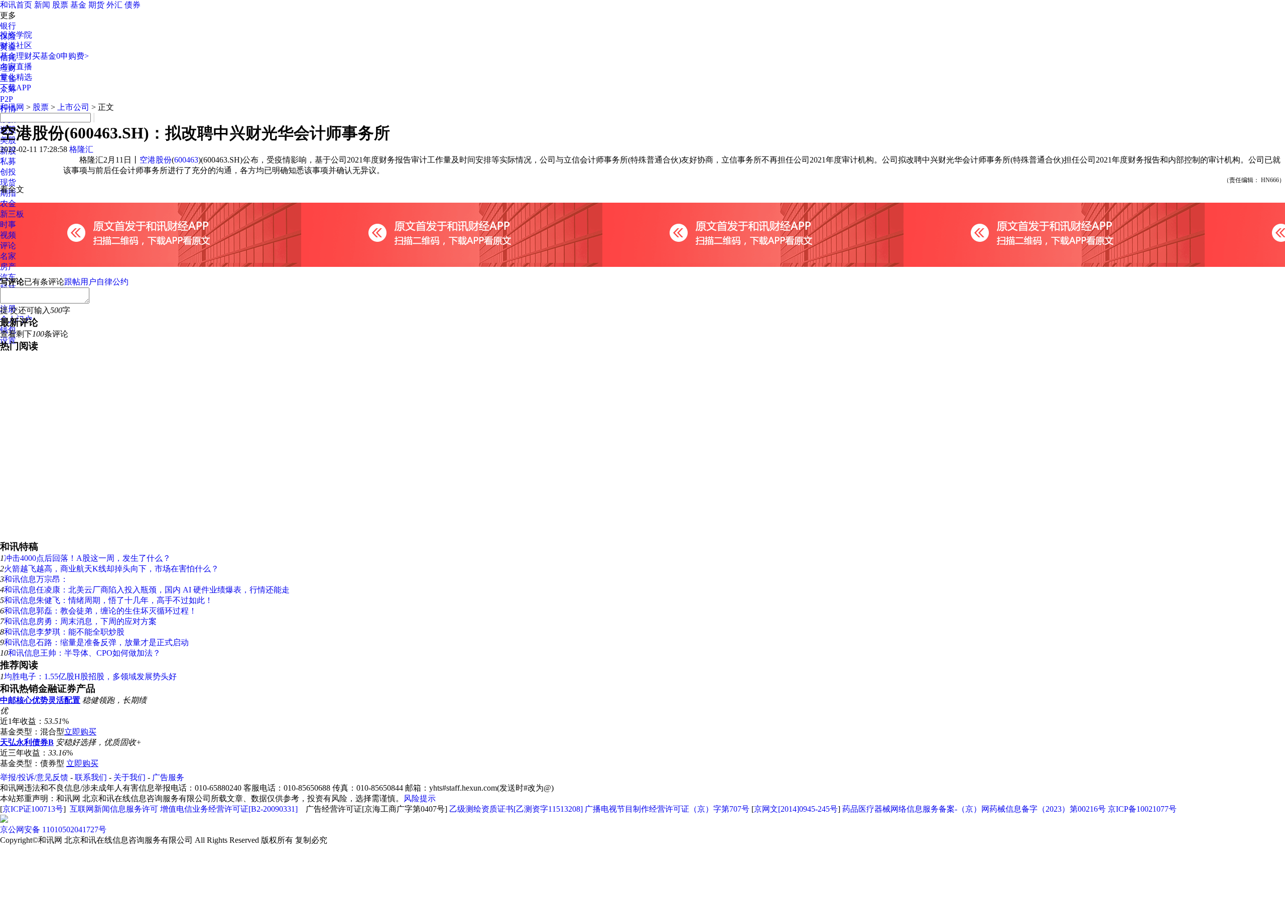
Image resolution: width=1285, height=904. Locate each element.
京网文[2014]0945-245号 (796, 809)
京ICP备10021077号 (1142, 809)
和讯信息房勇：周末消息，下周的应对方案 (80, 621)
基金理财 (16, 56)
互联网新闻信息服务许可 (114, 809)
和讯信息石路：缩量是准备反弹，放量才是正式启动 (96, 642)
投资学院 (16, 35)
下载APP (15, 87)
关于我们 (129, 777)
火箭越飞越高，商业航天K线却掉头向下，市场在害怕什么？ (111, 568)
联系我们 (91, 777)
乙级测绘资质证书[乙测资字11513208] (516, 809)
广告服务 (168, 777)
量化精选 (16, 77)
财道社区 (16, 45)
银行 (8, 26)
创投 (8, 172)
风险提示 (420, 798)
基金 (78, 5)
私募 (8, 161)
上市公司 (73, 107)
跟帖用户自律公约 (96, 281)
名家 (8, 256)
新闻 (42, 5)
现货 (8, 182)
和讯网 (12, 107)
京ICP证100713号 (33, 809)
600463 (186, 160)
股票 (60, 5)
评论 (8, 245)
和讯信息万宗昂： (36, 579)
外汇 (114, 5)
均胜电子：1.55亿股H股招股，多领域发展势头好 (90, 676)
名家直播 (16, 66)
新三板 (12, 214)
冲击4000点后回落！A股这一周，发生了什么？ (87, 558)
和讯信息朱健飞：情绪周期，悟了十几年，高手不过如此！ (108, 600)
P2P (6, 99)
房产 (8, 266)
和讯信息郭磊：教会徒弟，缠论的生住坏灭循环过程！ (100, 611)
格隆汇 (81, 149)
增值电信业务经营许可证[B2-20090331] (229, 809)
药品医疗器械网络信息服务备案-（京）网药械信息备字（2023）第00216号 (974, 809)
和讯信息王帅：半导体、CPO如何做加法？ (84, 653)
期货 (96, 5)
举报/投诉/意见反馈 (34, 777)
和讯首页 (16, 5)
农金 (8, 203)
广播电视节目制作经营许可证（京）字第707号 (667, 809)
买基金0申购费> (60, 56)
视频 (8, 235)
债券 (132, 5)
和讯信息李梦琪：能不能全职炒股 (64, 632)
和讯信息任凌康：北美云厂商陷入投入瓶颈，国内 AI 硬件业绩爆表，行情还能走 (147, 589)
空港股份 (156, 160)
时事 (8, 224)
